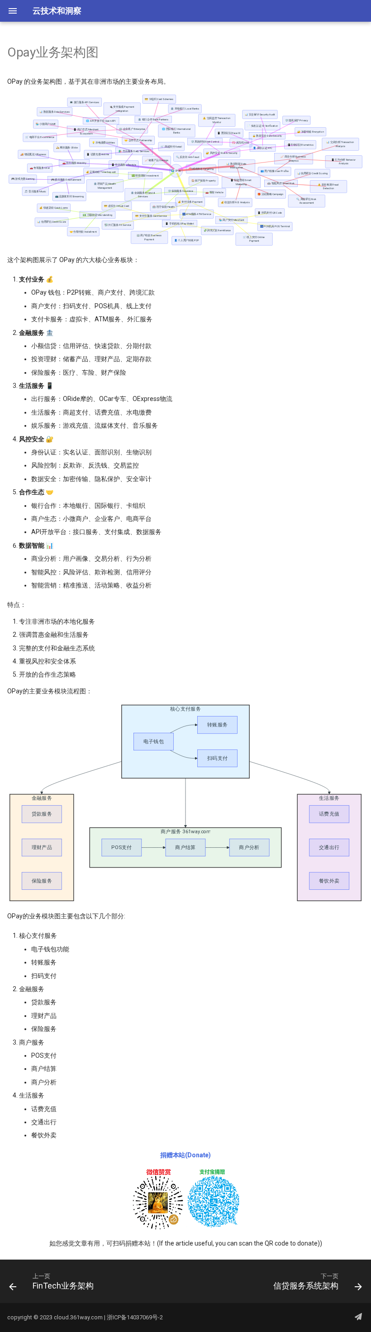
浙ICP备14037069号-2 (135, 1317)
